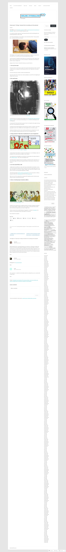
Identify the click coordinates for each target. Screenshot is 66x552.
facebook (52, 208)
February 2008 (46, 494)
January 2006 (46, 523)
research (53, 215)
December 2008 (46, 483)
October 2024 (46, 277)
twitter (55, 215)
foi (49, 229)
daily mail (53, 225)
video (54, 216)
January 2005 (46, 537)
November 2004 (46, 539)
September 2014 (46, 403)
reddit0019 (25, 149)
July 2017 (45, 365)
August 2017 (46, 364)
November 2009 (46, 470)
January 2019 (46, 344)
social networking (47, 243)
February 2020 (46, 331)
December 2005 (46, 524)
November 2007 (46, 498)
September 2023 (46, 291)
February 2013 (46, 425)
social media (48, 215)
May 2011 (45, 449)
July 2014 (45, 405)
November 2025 (46, 264)
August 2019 (46, 337)
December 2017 (46, 359)
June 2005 (45, 531)
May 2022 (45, 307)
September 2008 (46, 486)
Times (52, 244)
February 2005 (46, 536)
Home (11, 5)
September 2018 (46, 349)
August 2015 (46, 390)
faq (54, 208)
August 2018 (46, 350)
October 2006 (46, 513)
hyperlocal (45, 209)
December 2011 (46, 441)
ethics (50, 208)
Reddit (21, 149)
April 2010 (45, 464)
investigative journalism (49, 234)
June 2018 (45, 352)
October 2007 (46, 499)
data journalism (47, 227)
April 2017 (45, 368)
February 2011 (46, 453)
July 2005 (45, 530)
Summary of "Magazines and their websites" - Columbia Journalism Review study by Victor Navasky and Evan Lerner (50, 192)
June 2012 (45, 434)
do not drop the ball (19, 262)
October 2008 (46, 485)
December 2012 (46, 427)
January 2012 (46, 440)
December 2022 (46, 299)
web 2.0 (51, 249)
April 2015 (45, 395)
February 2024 (46, 286)
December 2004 (46, 538)
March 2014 (45, 410)
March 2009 (45, 479)
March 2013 (45, 424)
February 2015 (46, 397)
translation (50, 245)
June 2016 (45, 379)
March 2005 (45, 535)
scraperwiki (53, 241)
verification (51, 248)
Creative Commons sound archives (23, 172)
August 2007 (46, 501)
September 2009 (46, 472)
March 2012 (45, 438)
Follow (46, 39)
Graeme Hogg (28, 115)
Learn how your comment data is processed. (29, 298)
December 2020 (46, 321)
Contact (39, 5)
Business (50, 206)
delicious (45, 228)
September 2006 (46, 514)
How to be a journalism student (48, 182)
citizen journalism (48, 222)
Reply (10, 254)
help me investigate (48, 231)
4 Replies (11, 27)
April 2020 (45, 329)
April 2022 (45, 308)
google (45, 230)
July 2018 (45, 351)
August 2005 (46, 529)
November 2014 (46, 401)
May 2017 (45, 367)
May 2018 (45, 353)
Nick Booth (35, 210)
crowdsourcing (47, 225)
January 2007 (46, 509)
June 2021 (45, 315)
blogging (47, 206)
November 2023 (46, 290)
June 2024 (45, 282)
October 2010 (46, 457)
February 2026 (46, 261)
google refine (49, 230)
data (49, 226)
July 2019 (45, 338)
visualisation (46, 249)
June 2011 (45, 448)
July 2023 (45, 292)
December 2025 (46, 263)
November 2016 (46, 374)
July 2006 (45, 516)
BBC (47, 220)
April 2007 (45, 506)
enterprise (48, 228)
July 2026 (45, 256)
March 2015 (45, 396)
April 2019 (45, 342)
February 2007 (46, 508)
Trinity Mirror (46, 247)
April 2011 (45, 450)
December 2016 (46, 373)
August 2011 (46, 446)
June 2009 (45, 476)
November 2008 (46, 484)
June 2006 (45, 517)
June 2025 (45, 269)
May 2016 (45, 380)
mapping (51, 236)
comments (46, 223)
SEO (45, 215)
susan (15, 268)
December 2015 (46, 386)
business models (46, 221)
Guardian (53, 230)
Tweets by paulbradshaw (48, 174)
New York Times (46, 237)
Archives (30, 5)
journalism (49, 209)
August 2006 (46, 515)
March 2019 (45, 343)
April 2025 (45, 271)
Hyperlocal (46, 232)
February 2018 (46, 357)
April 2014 (45, 409)
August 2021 (46, 314)
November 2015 (46, 387)
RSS (51, 241)
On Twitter (46, 172)
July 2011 (45, 447)
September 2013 (46, 417)
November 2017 (46, 360)
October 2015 (46, 388)
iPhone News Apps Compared (48, 183)
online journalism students (48, 239)
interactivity (49, 209)
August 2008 (46, 487)
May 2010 (45, 463)
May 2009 (45, 477)
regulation (49, 215)
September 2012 (46, 431)
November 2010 (46, 456)
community (54, 206)
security (48, 242)
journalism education (51, 235)
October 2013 (46, 416)
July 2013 (45, 419)
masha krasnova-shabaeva (17, 202)
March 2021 (45, 319)
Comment (36, 295)
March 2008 (45, 493)
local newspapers (47, 236)
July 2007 (45, 502)
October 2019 (46, 335)
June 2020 (45, 327)
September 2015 (46, 389)
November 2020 (46, 322)
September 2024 (46, 278)
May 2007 (45, 505)
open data (51, 240)
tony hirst (45, 245)
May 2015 (45, 394)
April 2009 (45, 478)
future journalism (52, 229)
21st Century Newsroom (17, 5)
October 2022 (46, 301)
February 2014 (46, 411)
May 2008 (45, 491)
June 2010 (45, 462)
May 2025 (45, 270)
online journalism (19, 226)
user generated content (48, 216)
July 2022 (45, 305)
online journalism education (49, 238)
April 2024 (45, 284)
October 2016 (46, 375)
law (52, 209)
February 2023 (46, 297)
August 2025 (46, 267)
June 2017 (45, 366)
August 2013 (46, 418)
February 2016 (46, 383)
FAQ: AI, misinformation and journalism (49, 197)
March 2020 (45, 330)
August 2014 (46, 404)
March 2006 (45, 521)
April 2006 (45, 520)
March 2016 (45, 382)
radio (47, 215)
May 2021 (45, 316)
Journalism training (46, 5)
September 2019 (46, 336)
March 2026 (45, 260)
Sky (49, 242)
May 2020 (45, 328)
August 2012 (46, 432)
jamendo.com (30, 173)
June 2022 (45, 306)
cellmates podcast (14, 157)
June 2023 (45, 293)
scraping (45, 242)
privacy (45, 241)
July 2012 (45, 433)
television (51, 215)
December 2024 (46, 276)
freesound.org (20, 173)
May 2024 (45, 283)
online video (52, 214)
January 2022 (46, 312)
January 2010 (46, 468)
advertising (53, 219)
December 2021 (46, 313)
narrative (53, 236)
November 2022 (46, 300)
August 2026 (46, 255)
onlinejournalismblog (48, 238)
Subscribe (53, 25)
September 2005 (46, 528)
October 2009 (46, 471)
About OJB (25, 5)
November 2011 (46, 442)
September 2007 (46, 500)
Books (35, 5)
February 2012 (46, 439)
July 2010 (45, 461)
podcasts (23, 226)
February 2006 (46, 522)
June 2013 (45, 420)
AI (44, 206)
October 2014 (46, 402)
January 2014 (46, 412)
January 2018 (46, 358)
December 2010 (46, 455)
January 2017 (46, 372)
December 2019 (46, 334)
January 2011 (46, 454)
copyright (52, 224)
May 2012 (45, 435)
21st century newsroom (47, 219)
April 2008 (45, 492)
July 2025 (45, 268)
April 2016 (45, 381)
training (48, 245)
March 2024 (45, 285)
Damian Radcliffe (46, 226)
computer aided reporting (48, 207)
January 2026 (46, 262)
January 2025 (46, 275)
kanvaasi (15, 258)
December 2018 (46, 345)
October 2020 (46, 323)
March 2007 (45, 507)
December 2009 (46, 469)
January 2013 (46, 426)
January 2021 (46, 320)
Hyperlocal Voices (53, 232)
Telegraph (46, 244)
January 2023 (46, 298)
